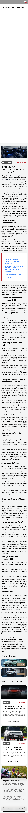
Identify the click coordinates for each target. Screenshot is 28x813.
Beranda (3, 6)
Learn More (21, 664)
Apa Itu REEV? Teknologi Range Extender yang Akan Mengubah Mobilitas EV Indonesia (14, 268)
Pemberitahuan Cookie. (12, 802)
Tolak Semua (8, 808)
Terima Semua (20, 808)
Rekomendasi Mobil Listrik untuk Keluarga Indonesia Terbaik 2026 (13, 276)
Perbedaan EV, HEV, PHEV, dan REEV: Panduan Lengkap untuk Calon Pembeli (14, 261)
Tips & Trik (9, 6)
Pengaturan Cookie (14, 805)
